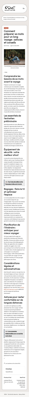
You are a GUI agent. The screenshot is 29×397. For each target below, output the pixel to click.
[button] (9, 372)
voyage (6, 28)
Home (4, 17)
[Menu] (23, 8)
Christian (9, 369)
